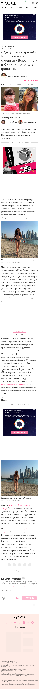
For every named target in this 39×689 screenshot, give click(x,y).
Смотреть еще (19, 331)
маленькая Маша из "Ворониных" (15, 384)
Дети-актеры (18, 84)
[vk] (11, 622)
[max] (32, 622)
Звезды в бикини (9, 84)
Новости (11, 46)
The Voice (10, 3)
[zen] (19, 622)
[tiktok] (28, 622)
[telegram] (15, 622)
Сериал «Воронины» (28, 84)
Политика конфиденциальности (30, 658)
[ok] (24, 622)
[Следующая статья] (19, 605)
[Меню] (2, 3)
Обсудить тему (32, 80)
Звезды (3, 46)
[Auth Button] (37, 3)
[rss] (6, 622)
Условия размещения (6, 658)
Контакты (19, 627)
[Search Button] (33, 3)
